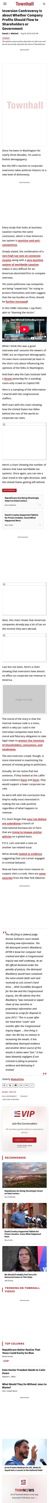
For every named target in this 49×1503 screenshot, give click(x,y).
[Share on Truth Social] (10, 1085)
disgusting (17, 1079)
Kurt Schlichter (10, 1197)
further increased (16, 301)
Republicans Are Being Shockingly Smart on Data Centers (23, 1192)
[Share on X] (4, 1085)
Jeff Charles (8, 1280)
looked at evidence (30, 853)
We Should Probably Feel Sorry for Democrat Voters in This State (20, 1276)
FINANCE (23, 1096)
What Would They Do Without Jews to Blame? (24, 1385)
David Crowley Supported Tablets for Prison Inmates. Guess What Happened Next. (22, 1234)
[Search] (44, 4)
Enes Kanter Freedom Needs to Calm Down (23, 1371)
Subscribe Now (24, 1145)
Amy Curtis (8, 1240)
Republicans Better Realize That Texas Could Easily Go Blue (21, 1351)
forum (8, 378)
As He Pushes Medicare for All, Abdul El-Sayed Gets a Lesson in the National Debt (23, 1468)
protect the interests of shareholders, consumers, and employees (23, 745)
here (24, 779)
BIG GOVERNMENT (9, 1096)
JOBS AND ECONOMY (10, 1099)
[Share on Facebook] (15, 1085)
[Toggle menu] (5, 3)
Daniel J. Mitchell (10, 33)
